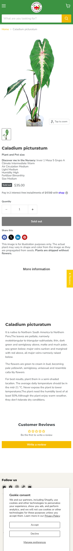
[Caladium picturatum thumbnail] (6, 134)
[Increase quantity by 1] (32, 209)
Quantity (6, 201)
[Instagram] (17, 487)
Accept (35, 525)
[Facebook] (10, 487)
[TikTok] (23, 487)
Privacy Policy (52, 516)
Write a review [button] (36, 445)
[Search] (66, 18)
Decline (35, 533)
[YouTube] (29, 487)
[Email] (4, 487)
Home (5, 29)
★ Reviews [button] (70, 279)
